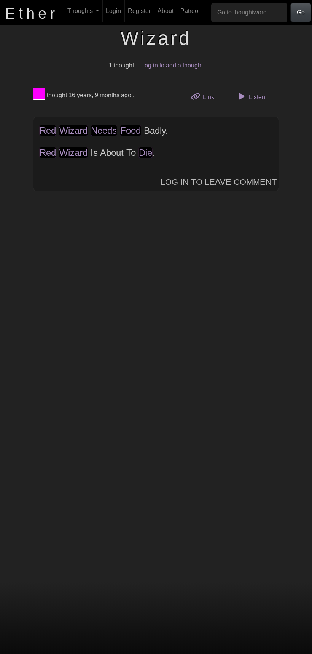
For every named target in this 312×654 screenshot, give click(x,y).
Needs (104, 130)
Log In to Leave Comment (219, 182)
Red (48, 130)
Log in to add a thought (172, 65)
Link (211, 96)
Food (130, 130)
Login (113, 11)
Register (139, 11)
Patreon (191, 11)
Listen (256, 97)
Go (301, 12)
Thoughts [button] (80, 11)
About (166, 11)
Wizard (73, 130)
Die (145, 152)
